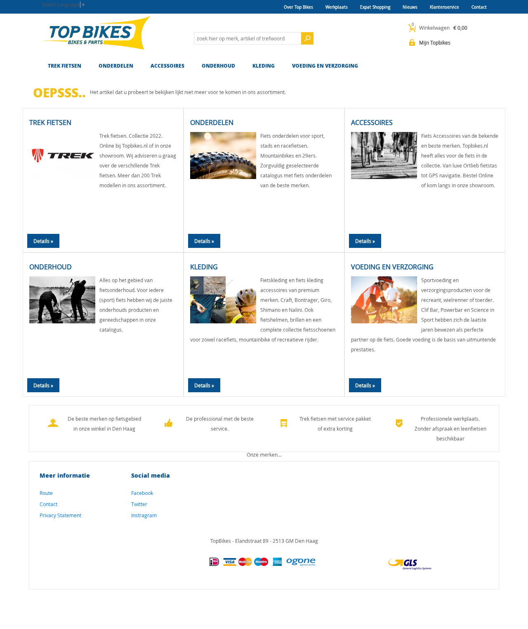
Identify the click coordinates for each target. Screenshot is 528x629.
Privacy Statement (60, 515)
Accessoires (167, 65)
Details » (43, 241)
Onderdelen (116, 65)
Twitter (139, 504)
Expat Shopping (375, 7)
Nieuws (410, 7)
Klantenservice (444, 7)
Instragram (144, 515)
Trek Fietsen (64, 65)
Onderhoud (218, 65)
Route (46, 493)
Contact (479, 7)
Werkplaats (336, 7)
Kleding (263, 65)
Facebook (142, 493)
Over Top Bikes (298, 7)
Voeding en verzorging (325, 65)
